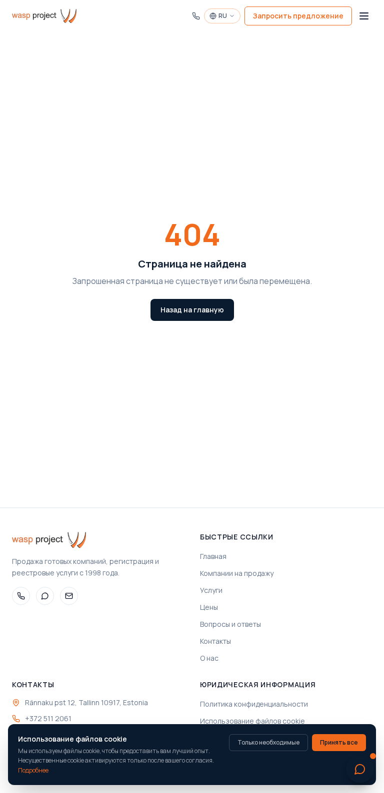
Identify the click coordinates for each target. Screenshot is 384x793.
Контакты (215, 641)
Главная (213, 556)
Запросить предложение (298, 15)
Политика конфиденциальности (254, 704)
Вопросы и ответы (230, 624)
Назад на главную (192, 309)
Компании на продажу (237, 573)
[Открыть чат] (360, 769)
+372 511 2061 (48, 718)
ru (222, 15)
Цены (209, 607)
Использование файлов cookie (252, 721)
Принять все (339, 742)
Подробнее (33, 770)
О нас (209, 658)
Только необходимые (269, 742)
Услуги (211, 590)
